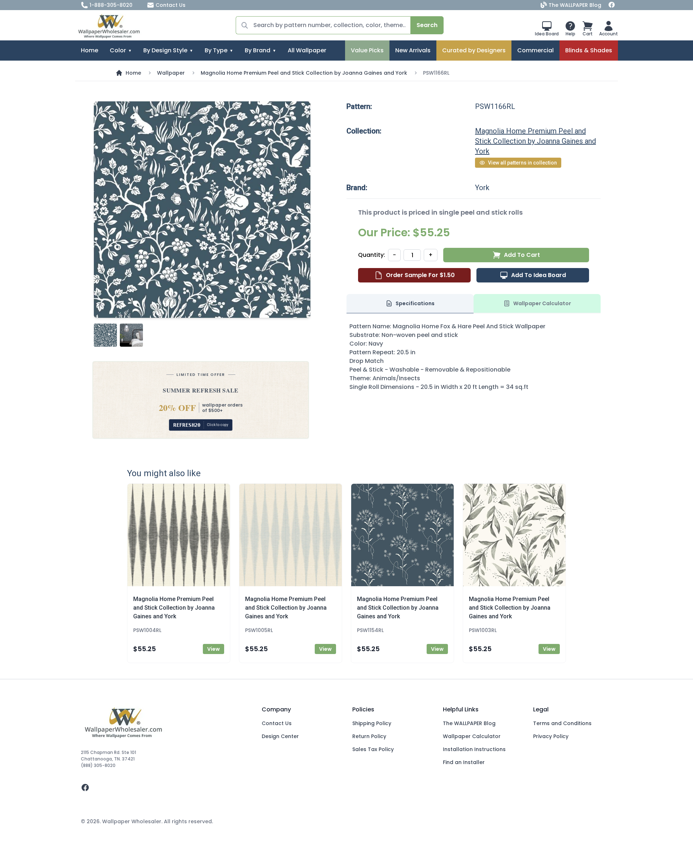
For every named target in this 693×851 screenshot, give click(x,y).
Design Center (280, 736)
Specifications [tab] (415, 303)
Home (89, 50)
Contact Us (171, 5)
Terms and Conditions (562, 723)
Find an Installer (464, 762)
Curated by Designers (474, 50)
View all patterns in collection (522, 163)
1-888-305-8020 (111, 5)
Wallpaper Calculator (472, 736)
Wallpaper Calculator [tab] (542, 303)
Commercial (535, 50)
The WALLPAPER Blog (575, 5)
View (213, 649)
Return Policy (369, 736)
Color (118, 50)
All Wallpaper (307, 50)
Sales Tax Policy (373, 749)
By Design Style (165, 50)
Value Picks (367, 50)
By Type (216, 50)
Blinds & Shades (588, 50)
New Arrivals (413, 50)
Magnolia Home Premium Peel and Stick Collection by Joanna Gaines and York (304, 72)
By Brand (257, 50)
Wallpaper (171, 72)
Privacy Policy (550, 736)
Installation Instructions (474, 749)
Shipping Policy (371, 723)
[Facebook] (612, 5)
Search (427, 25)
